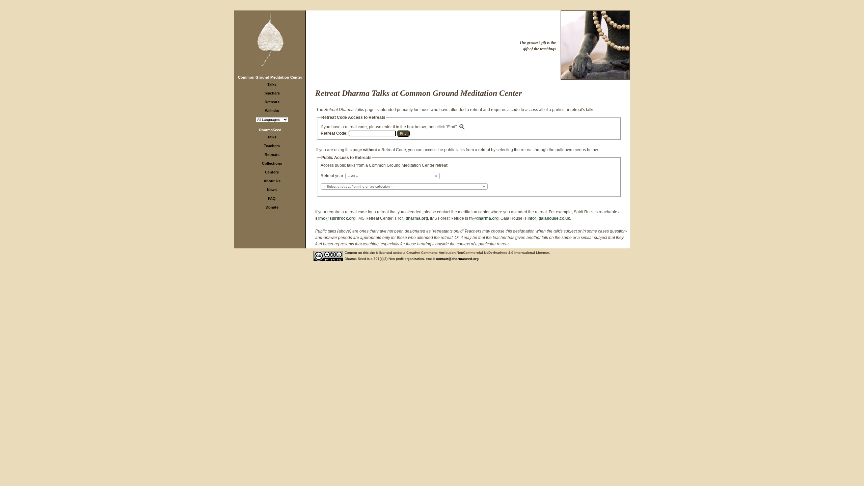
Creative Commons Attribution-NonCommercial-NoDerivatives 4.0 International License (477, 252)
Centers (272, 172)
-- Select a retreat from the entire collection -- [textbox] (358, 186)
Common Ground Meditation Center (270, 77)
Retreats (272, 102)
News (272, 190)
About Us (272, 181)
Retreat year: (332, 175)
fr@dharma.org (483, 218)
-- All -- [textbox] (353, 176)
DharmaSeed (270, 130)
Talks (271, 84)
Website (272, 111)
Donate (272, 207)
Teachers (272, 93)
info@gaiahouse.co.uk (549, 218)
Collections (272, 163)
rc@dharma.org (413, 218)
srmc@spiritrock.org (335, 218)
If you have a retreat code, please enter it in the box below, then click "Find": (390, 127)
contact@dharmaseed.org (457, 259)
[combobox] (392, 176)
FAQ (272, 198)
